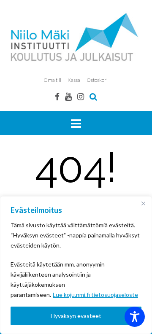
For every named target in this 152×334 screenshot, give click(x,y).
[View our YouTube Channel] (68, 96)
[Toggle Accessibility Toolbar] (135, 317)
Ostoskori (97, 80)
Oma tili (52, 80)
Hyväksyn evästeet (76, 315)
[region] (76, 265)
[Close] (143, 203)
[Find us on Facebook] (57, 96)
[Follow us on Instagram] (80, 96)
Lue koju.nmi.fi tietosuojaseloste (95, 294)
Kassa (74, 80)
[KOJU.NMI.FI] (76, 36)
